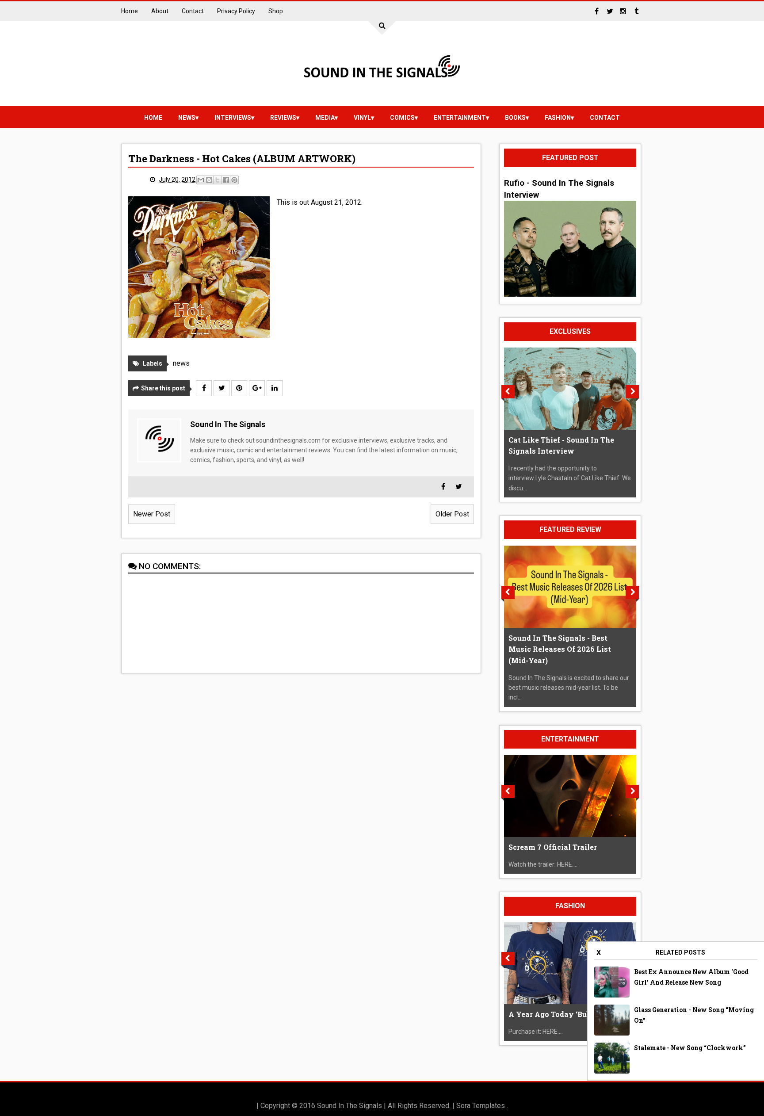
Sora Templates (480, 1105)
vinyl (362, 117)
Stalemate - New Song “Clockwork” (690, 1047)
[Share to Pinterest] (234, 180)
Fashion (558, 117)
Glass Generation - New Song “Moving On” (694, 1014)
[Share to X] (217, 180)
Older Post (452, 514)
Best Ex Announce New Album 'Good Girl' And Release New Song (691, 976)
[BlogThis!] (209, 180)
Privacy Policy (236, 11)
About (159, 11)
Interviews (232, 117)
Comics (402, 117)
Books (515, 117)
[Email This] (200, 180)
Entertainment (460, 117)
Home (129, 11)
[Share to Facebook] (226, 180)
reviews (283, 117)
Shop (275, 11)
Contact (193, 11)
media (325, 117)
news (186, 117)
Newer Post (151, 514)
